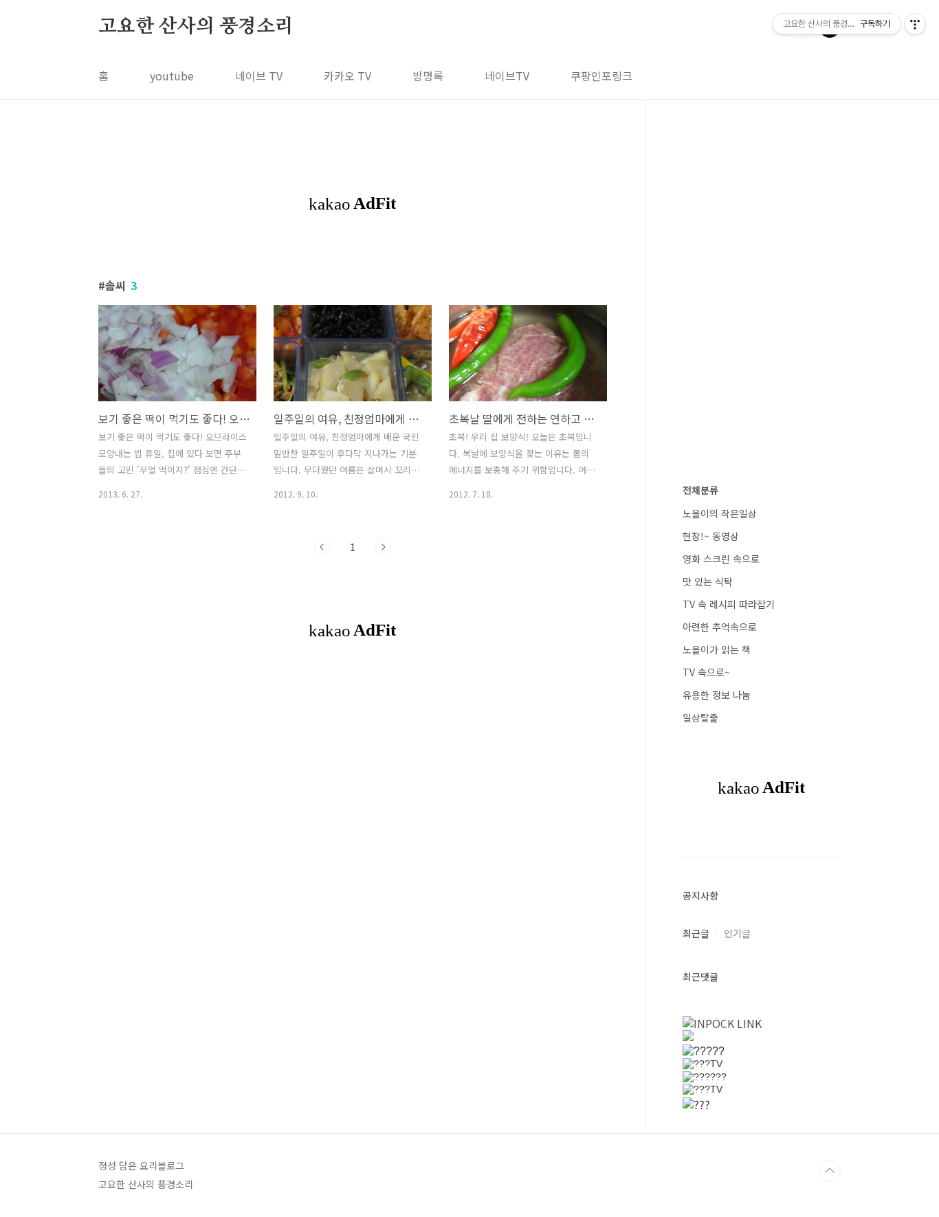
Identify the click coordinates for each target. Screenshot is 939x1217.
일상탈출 (700, 717)
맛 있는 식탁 (708, 581)
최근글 (696, 933)
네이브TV (507, 75)
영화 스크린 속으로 (721, 559)
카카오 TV (347, 75)
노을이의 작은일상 (720, 513)
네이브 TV (259, 75)
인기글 (737, 933)
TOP (830, 1171)
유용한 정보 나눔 (717, 695)
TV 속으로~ (706, 672)
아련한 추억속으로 (720, 627)
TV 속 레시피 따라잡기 (729, 604)
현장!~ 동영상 (711, 536)
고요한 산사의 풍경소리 (196, 26)
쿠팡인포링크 (601, 75)
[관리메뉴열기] (915, 24)
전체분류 (700, 490)
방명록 (427, 75)
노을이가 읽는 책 (717, 649)
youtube (172, 75)
